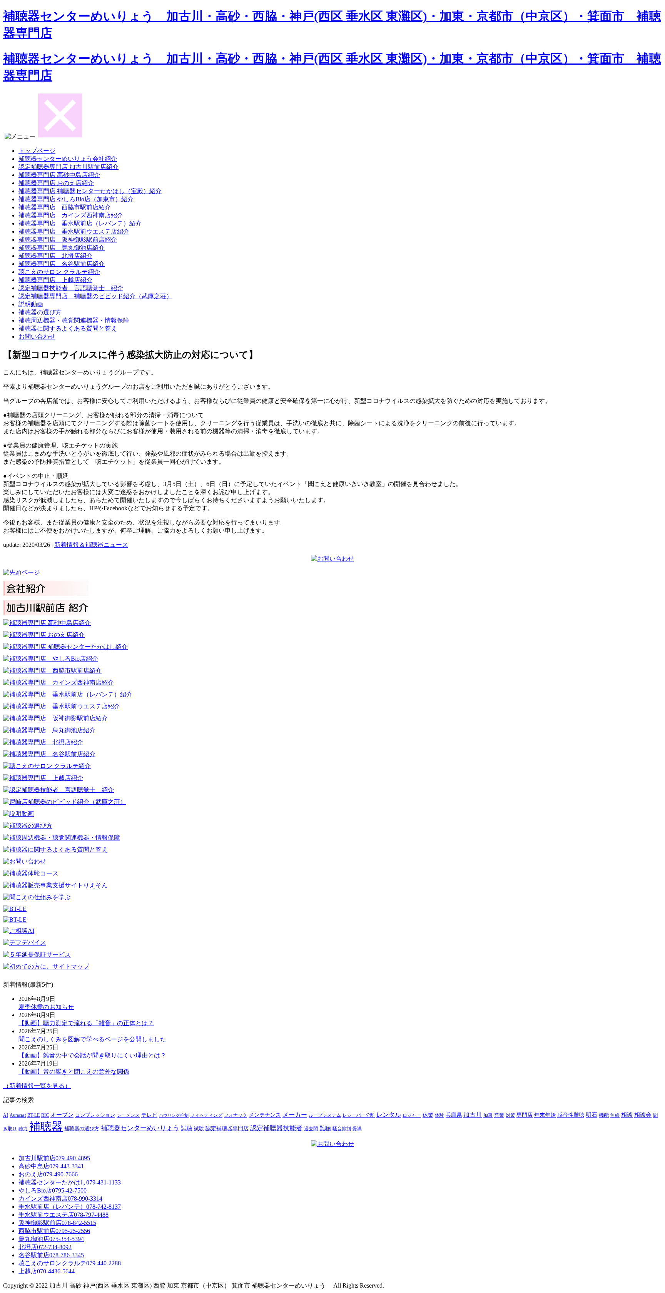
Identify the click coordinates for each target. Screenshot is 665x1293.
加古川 (472, 1114)
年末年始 (545, 1115)
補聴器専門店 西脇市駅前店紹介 (64, 207)
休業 (428, 1115)
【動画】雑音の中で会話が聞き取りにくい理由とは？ (92, 1055)
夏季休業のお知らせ (46, 1007)
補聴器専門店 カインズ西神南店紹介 (70, 215)
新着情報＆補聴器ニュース (91, 544)
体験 (439, 1115)
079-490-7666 (48, 1174)
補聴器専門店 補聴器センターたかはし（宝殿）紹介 (90, 191)
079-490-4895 (54, 1158)
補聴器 (46, 1126)
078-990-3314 (60, 1198)
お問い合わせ (36, 336)
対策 (510, 1115)
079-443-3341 (51, 1166)
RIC (45, 1115)
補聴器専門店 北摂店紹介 (55, 255)
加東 (488, 1115)
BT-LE (33, 1115)
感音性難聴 (570, 1115)
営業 (499, 1115)
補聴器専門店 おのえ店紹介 (56, 183)
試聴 (186, 1128)
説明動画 (30, 304)
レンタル (388, 1114)
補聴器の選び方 (40, 312)
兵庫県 (454, 1115)
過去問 (311, 1128)
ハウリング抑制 (174, 1115)
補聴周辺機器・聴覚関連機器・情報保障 (73, 320)
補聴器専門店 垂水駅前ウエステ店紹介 (73, 231)
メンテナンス (265, 1115)
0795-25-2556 (54, 1231)
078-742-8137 (69, 1206)
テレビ (149, 1115)
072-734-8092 (45, 1247)
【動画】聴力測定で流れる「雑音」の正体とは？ (86, 1023)
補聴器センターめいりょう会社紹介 (67, 158)
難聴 (325, 1128)
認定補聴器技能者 (276, 1128)
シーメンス (128, 1115)
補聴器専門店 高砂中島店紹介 (59, 175)
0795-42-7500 (52, 1190)
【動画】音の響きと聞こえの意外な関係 (73, 1071)
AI (5, 1115)
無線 (615, 1115)
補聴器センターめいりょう (140, 1128)
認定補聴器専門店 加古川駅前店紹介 (68, 167)
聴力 (23, 1128)
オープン (62, 1115)
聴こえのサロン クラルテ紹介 (59, 272)
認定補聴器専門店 (227, 1128)
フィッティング (206, 1115)
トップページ (36, 150)
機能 (604, 1115)
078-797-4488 (63, 1214)
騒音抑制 (341, 1128)
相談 (627, 1115)
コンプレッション (95, 1115)
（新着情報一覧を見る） (37, 1086)
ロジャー (412, 1115)
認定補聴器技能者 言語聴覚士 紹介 (70, 288)
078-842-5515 (57, 1222)
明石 (591, 1114)
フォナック (235, 1115)
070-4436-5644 (46, 1271)
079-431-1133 (69, 1182)
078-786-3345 (51, 1255)
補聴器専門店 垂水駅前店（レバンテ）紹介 (80, 223)
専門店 (524, 1115)
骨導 (357, 1128)
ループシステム (325, 1115)
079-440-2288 (69, 1263)
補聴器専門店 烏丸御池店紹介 (61, 247)
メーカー (294, 1114)
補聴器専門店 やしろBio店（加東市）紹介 (76, 199)
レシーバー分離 (359, 1115)
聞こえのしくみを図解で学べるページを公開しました (92, 1039)
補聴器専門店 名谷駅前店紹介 (61, 264)
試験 (199, 1128)
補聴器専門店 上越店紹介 (55, 280)
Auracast (18, 1115)
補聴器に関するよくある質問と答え (67, 328)
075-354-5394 (51, 1239)
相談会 (643, 1115)
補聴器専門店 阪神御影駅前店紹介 (67, 239)
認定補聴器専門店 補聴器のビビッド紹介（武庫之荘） (95, 296)
